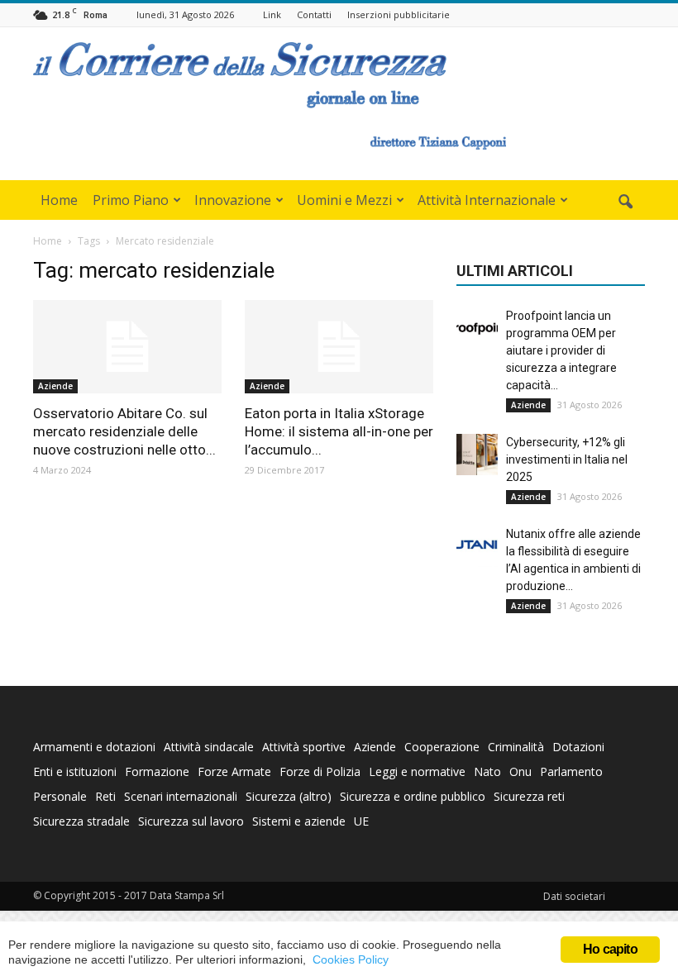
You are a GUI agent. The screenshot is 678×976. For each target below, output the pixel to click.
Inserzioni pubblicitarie (398, 14)
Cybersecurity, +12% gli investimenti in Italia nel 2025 (567, 459)
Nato (487, 771)
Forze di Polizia (319, 771)
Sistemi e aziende (299, 821)
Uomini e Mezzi (344, 200)
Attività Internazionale (487, 200)
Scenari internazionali (180, 796)
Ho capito (610, 949)
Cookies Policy (351, 959)
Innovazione (232, 200)
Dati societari (574, 896)
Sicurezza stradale (81, 821)
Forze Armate (234, 771)
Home (59, 200)
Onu (520, 771)
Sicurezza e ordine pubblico (412, 796)
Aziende (55, 386)
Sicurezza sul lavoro (191, 821)
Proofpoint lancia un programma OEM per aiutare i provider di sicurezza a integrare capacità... (561, 350)
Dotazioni (578, 747)
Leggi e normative (417, 771)
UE (361, 821)
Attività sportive (304, 747)
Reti (105, 796)
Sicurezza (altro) (289, 796)
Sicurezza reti (529, 796)
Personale (60, 796)
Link (272, 14)
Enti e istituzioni (75, 771)
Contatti (314, 14)
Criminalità (516, 747)
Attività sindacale (209, 747)
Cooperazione (442, 747)
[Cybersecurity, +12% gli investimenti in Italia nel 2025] (477, 454)
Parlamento (571, 771)
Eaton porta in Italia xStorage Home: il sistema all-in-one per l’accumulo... (339, 431)
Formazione (157, 771)
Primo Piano (131, 200)
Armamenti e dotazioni (94, 747)
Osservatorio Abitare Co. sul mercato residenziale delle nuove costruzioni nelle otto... (124, 431)
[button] (625, 202)
